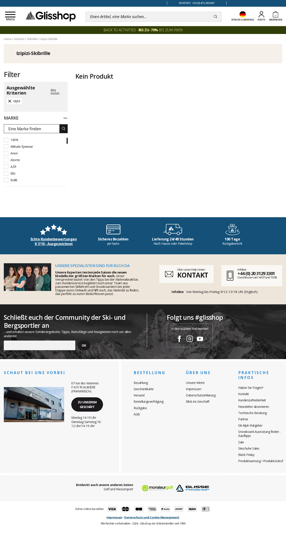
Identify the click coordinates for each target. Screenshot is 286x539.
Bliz (13, 173)
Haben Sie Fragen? (250, 387)
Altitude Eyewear (22, 146)
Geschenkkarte (144, 389)
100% (14, 140)
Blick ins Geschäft (197, 401)
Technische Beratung (252, 413)
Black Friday (246, 455)
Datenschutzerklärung (200, 395)
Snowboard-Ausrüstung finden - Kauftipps (259, 434)
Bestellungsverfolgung (149, 401)
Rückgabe (140, 408)
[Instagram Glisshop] (190, 339)
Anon (14, 153)
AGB (137, 414)
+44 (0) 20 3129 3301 (256, 273)
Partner (243, 419)
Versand (139, 395)
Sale (241, 442)
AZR (13, 166)
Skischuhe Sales (248, 448)
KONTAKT (192, 275)
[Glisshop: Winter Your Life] (51, 16)
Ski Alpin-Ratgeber (250, 425)
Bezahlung (141, 383)
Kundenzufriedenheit (252, 400)
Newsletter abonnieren (253, 406)
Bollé (14, 180)
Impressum (193, 389)
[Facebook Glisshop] (179, 339)
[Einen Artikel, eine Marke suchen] (215, 16)
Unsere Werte (195, 383)
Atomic (15, 160)
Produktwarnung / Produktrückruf (260, 461)
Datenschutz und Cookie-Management (151, 517)
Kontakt (243, 394)
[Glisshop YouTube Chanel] (200, 339)
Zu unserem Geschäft (87, 404)
